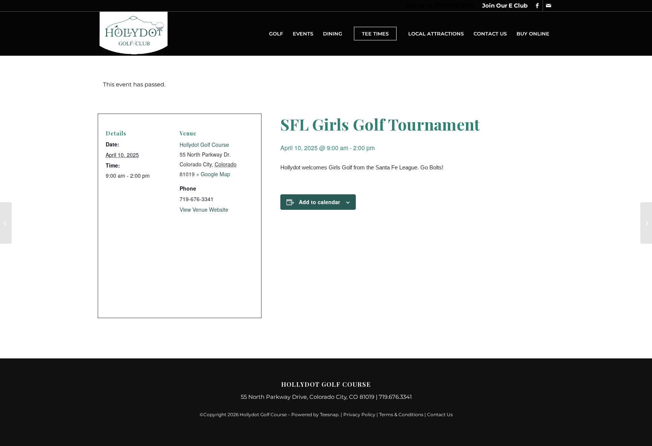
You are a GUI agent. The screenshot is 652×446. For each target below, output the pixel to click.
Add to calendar (319, 202)
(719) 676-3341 (454, 5)
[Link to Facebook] (537, 5)
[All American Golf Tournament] (6, 223)
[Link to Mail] (548, 5)
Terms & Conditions (401, 414)
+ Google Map (213, 174)
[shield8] (133, 33)
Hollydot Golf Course (204, 144)
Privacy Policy (359, 414)
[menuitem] (502, 6)
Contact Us (440, 414)
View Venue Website (204, 209)
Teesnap (329, 414)
